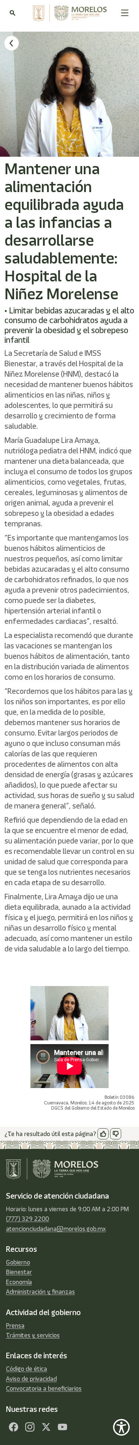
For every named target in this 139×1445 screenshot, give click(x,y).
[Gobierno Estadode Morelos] (13, 1427)
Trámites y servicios (33, 1335)
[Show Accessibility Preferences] (121, 1427)
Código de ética (26, 1369)
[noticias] (11, 43)
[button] (124, 12)
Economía (19, 1281)
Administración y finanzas (40, 1291)
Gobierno (18, 1262)
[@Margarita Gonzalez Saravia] (62, 1427)
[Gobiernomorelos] (29, 1427)
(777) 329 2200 (27, 1219)
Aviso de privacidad (31, 1379)
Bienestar (19, 1271)
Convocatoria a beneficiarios (44, 1388)
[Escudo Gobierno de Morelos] (68, 13)
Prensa (15, 1325)
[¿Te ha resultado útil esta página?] (103, 1133)
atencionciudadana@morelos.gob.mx (56, 1229)
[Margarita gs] (46, 1427)
